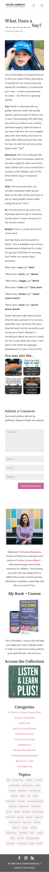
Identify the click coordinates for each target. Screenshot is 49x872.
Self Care (34, 828)
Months (17, 812)
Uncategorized (24, 766)
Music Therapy (38, 812)
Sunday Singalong (32, 838)
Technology (11, 843)
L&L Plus (9, 812)
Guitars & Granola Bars (24, 728)
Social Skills (23, 833)
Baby (8, 780)
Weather (40, 843)
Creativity (12, 791)
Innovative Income (24, 733)
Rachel (10, 31)
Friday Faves (10, 801)
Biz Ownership (18, 780)
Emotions (14, 796)
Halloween (12, 806)
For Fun (35, 796)
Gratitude (21, 801)
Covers (37, 785)
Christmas (38, 780)
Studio (12, 838)
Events (22, 796)
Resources (16, 828)
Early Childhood (34, 791)
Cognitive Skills (14, 785)
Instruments (36, 806)
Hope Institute (24, 806)
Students (40, 833)
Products (37, 822)
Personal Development (24, 750)
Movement (26, 812)
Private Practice (14, 822)
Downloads (22, 791)
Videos (32, 843)
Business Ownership (24, 717)
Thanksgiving (22, 843)
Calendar (29, 780)
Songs (32, 833)
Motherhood (24, 744)
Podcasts (29, 817)
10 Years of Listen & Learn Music (24, 712)
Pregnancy (38, 817)
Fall (29, 796)
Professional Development (24, 755)
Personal (20, 817)
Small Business (11, 833)
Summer (20, 838)
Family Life (18, 31)
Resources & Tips (24, 760)
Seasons (25, 828)
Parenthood (11, 817)
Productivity (27, 822)
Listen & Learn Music (24, 739)
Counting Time (27, 785)
